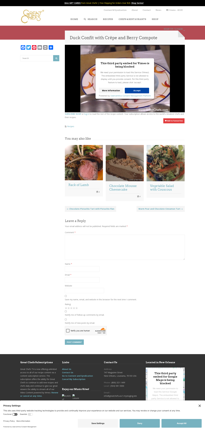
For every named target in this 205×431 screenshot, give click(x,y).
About (135, 10)
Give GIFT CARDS (72, 3)
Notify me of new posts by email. (80, 323)
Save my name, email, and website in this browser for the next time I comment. (101, 299)
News (158, 10)
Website (68, 285)
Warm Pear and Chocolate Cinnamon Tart (160, 208)
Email (68, 274)
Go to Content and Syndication (77, 375)
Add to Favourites (175, 121)
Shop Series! (137, 3)
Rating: (68, 304)
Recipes (70, 126)
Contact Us (67, 372)
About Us (66, 369)
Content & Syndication (115, 10)
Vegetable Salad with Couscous (162, 187)
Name (68, 264)
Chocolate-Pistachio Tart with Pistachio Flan (90, 208)
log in (86, 114)
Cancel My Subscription (73, 379)
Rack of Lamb (78, 185)
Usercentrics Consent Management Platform (130, 95)
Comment (70, 232)
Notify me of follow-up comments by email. (84, 315)
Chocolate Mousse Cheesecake (123, 187)
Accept (137, 90)
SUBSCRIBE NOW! (73, 114)
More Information (111, 90)
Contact (147, 10)
